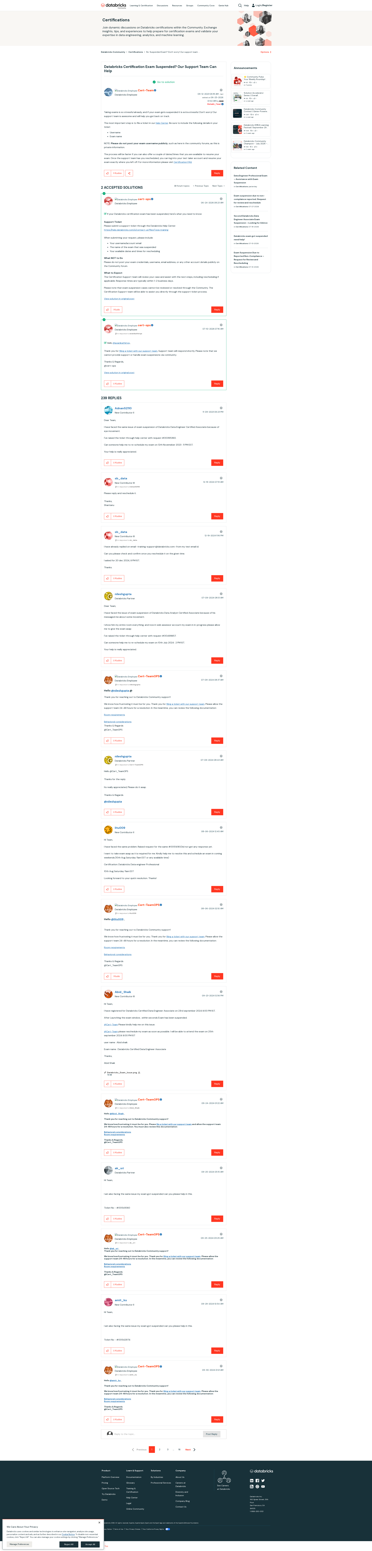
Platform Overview (110, 1477)
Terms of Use (118, 1529)
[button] (107, 173)
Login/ (264, 5)
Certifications (135, 52)
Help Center (162, 123)
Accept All (90, 1544)
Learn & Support (134, 1470)
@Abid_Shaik (117, 1113)
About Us (180, 1477)
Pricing (105, 1482)
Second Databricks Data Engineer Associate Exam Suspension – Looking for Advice (251, 219)
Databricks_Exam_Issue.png (122, 1072)
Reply (217, 173)
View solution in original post (119, 298)
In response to (129, 333)
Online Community (135, 1509)
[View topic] (237, 81)
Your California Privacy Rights (153, 1529)
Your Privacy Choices (133, 1529)
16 (179, 1449)
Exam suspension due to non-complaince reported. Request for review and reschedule (250, 199)
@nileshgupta (120, 690)
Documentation (133, 1477)
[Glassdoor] (257, 1486)
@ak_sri (114, 1248)
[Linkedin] (251, 1480)
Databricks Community (113, 6)
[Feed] (251, 1486)
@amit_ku (115, 1380)
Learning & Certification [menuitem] (141, 5)
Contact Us (181, 1506)
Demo (105, 1499)
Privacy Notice (107, 1529)
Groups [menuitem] (189, 5)
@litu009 (117, 919)
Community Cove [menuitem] (205, 5)
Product (106, 1470)
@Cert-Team (111, 1024)
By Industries (157, 1477)
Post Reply (211, 1434)
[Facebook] (257, 1480)
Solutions (156, 1470)
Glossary (130, 1482)
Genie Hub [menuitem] (223, 5)
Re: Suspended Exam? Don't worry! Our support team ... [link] (173, 52)
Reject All (68, 1544)
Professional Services (161, 1482)
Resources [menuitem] (177, 5)
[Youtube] (263, 1486)
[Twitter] (263, 1480)
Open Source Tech (110, 1488)
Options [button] (265, 52)
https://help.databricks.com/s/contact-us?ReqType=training (136, 229)
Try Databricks (109, 1494)
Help (246, 5)
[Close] (99, 1522)
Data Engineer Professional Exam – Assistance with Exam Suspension (250, 179)
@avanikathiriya (121, 342)
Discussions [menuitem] (162, 5)
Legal (128, 1503)
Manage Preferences (19, 1544)
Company (181, 1470)
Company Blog (183, 1501)
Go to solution (166, 82)
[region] (53, 1534)
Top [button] (106, 1546)
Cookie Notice (68, 1534)
